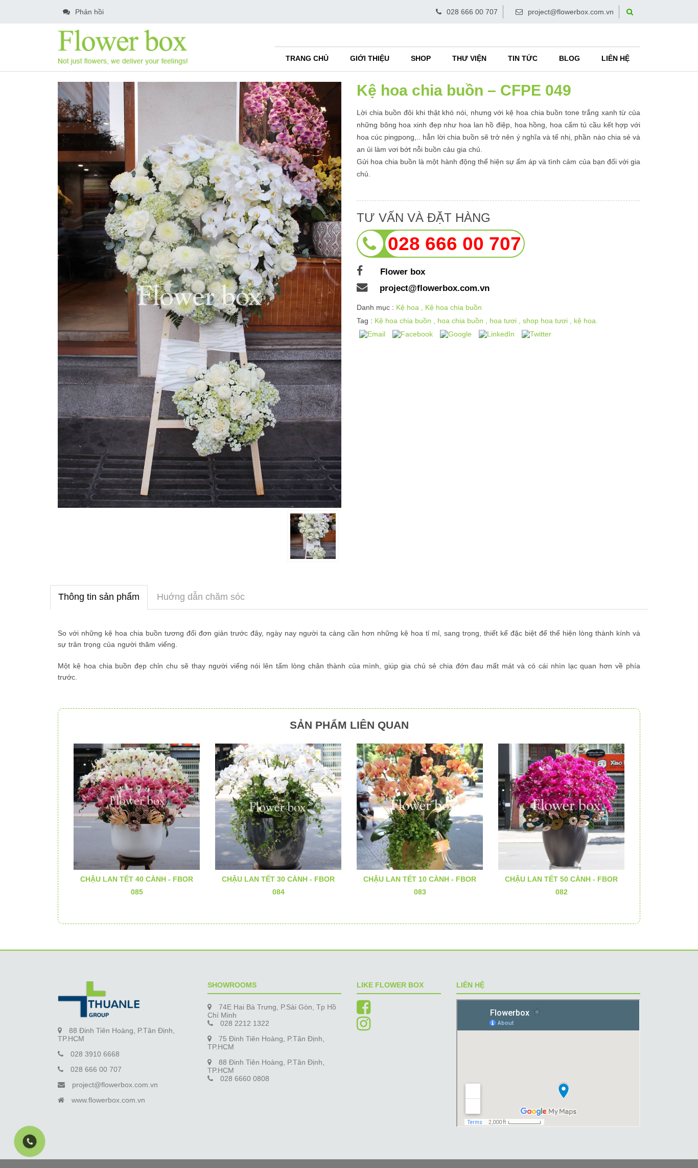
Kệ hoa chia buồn (453, 307)
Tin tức (523, 58)
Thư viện (469, 58)
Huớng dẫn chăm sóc (201, 597)
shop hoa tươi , (548, 321)
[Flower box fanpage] (363, 1010)
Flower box (400, 272)
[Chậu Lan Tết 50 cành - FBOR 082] (561, 806)
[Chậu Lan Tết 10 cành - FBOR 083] (420, 806)
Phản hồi (89, 12)
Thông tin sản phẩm (98, 597)
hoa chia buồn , (463, 321)
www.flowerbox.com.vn (108, 1100)
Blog (569, 58)
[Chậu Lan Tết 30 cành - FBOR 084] (278, 806)
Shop (421, 58)
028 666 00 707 (472, 12)
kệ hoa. (586, 321)
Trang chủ (307, 58)
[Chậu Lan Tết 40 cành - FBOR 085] (137, 806)
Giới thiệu (369, 58)
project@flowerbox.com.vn (571, 12)
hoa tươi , (506, 321)
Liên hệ (615, 58)
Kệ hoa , (410, 307)
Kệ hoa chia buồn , (406, 321)
